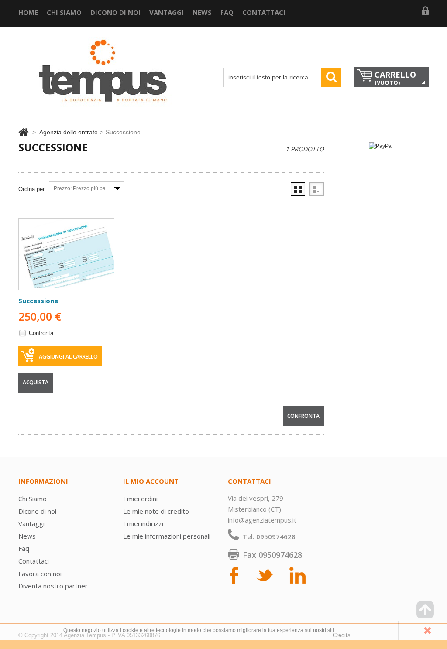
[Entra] (425, 13)
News (202, 12)
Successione (38, 300)
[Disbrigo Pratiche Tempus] (105, 79)
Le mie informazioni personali (166, 536)
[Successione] (66, 254)
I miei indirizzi (143, 523)
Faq (227, 12)
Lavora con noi (40, 573)
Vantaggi (166, 12)
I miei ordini (140, 498)
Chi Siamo (64, 12)
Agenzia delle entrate (68, 132)
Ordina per (31, 189)
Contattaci (263, 12)
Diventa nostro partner (53, 585)
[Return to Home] (23, 132)
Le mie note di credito (156, 511)
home (28, 12)
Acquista (35, 382)
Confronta (41, 333)
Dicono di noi (115, 12)
